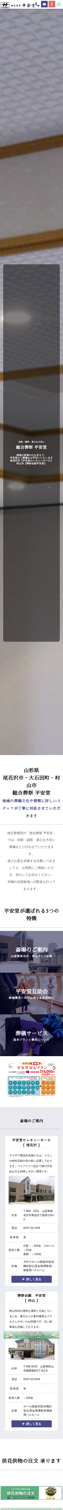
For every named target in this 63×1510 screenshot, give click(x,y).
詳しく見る (33, 1279)
